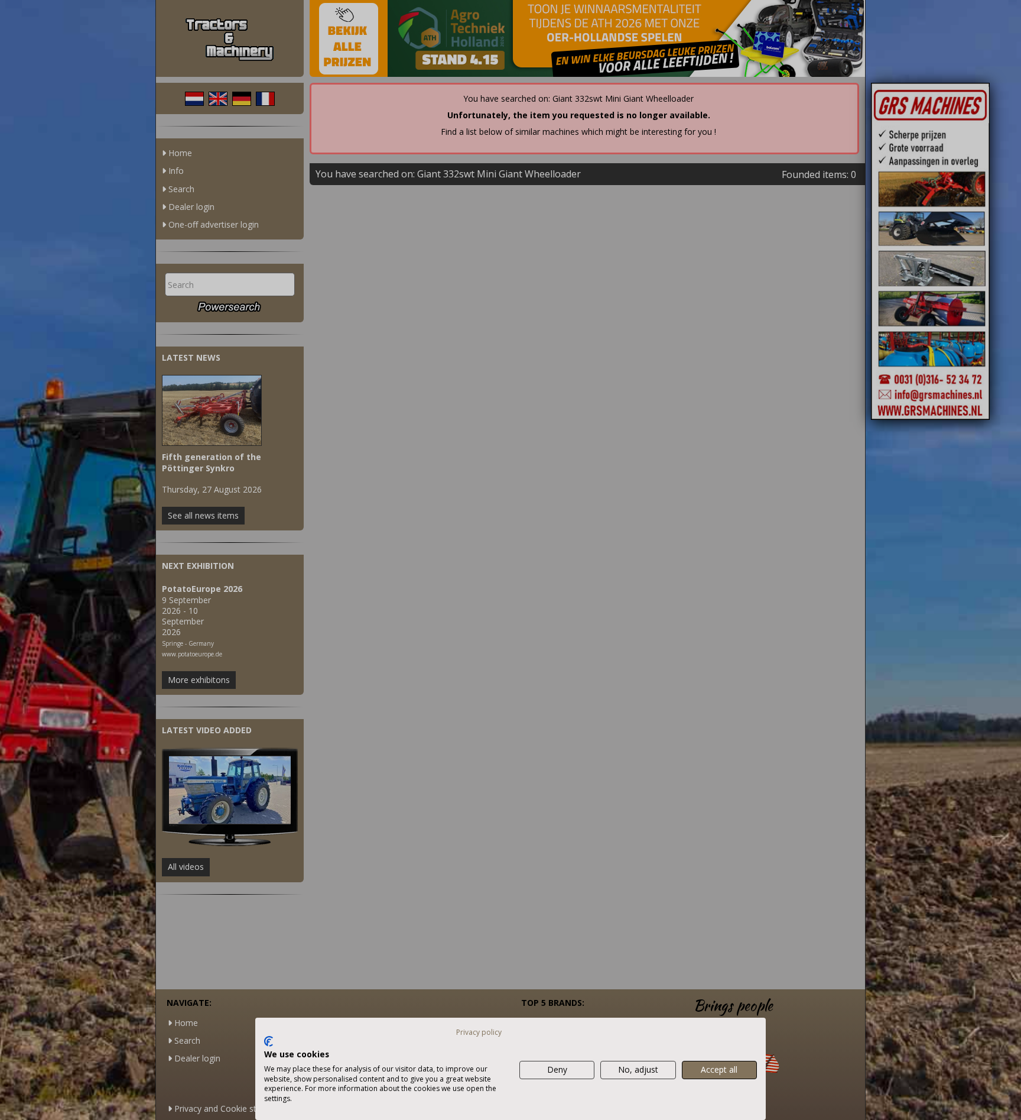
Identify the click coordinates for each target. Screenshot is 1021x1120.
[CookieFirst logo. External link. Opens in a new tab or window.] (268, 1041)
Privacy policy (479, 1032)
